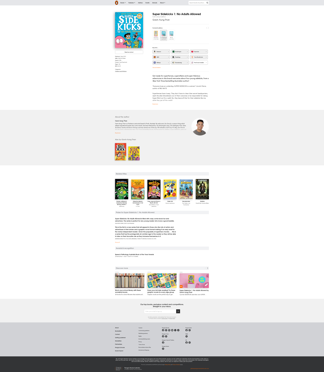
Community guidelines (144, 330)
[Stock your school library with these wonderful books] (129, 280)
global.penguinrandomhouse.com (200, 368)
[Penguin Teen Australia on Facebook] (163, 336)
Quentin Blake (205, 203)
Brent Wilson (152, 204)
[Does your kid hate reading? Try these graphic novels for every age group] (162, 280)
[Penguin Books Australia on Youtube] (172, 330)
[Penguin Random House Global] (119, 368)
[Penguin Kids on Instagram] (189, 330)
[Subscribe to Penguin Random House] (178, 311)
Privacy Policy (172, 318)
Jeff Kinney (121, 206)
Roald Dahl (198, 203)
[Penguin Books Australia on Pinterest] (169, 330)
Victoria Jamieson (170, 203)
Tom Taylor (185, 203)
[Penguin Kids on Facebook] (186, 330)
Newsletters (118, 341)
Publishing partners (143, 333)
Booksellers (118, 331)
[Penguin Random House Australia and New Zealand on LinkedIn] (175, 330)
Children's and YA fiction (121, 71)
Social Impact (119, 351)
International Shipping (144, 350)
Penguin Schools (120, 347)
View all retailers (157, 67)
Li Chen (138, 206)
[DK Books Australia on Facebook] (186, 342)
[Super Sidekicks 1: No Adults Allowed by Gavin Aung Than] (194, 280)
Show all (117, 242)
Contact (117, 334)
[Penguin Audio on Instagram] (163, 349)
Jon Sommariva (186, 204)
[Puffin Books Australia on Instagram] (186, 336)
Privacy (140, 341)
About (117, 327)
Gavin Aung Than (161, 19)
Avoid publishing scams (144, 339)
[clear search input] (207, 3)
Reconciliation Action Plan (145, 347)
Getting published (120, 337)
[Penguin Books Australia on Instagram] (166, 330)
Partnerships (118, 344)
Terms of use (142, 344)
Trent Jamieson (155, 205)
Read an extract (129, 52)
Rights (140, 336)
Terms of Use (164, 318)
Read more (155, 104)
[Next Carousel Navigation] (207, 268)
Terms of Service (176, 364)
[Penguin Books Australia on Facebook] (163, 330)
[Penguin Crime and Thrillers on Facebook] (163, 342)
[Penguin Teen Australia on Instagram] (166, 336)
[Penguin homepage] (116, 3)
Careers (140, 327)
